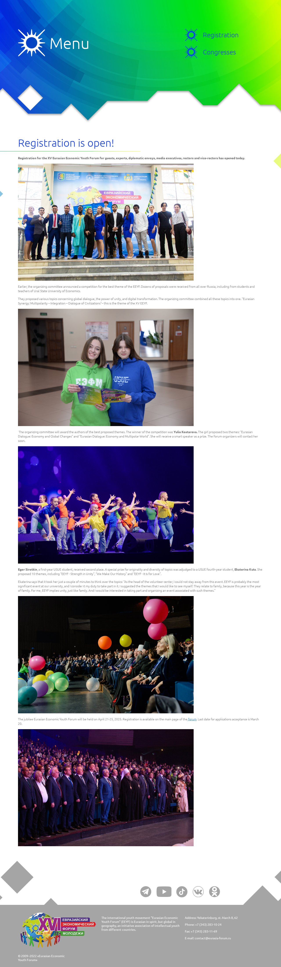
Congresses (219, 52)
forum (191, 719)
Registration (221, 35)
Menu (33, 42)
